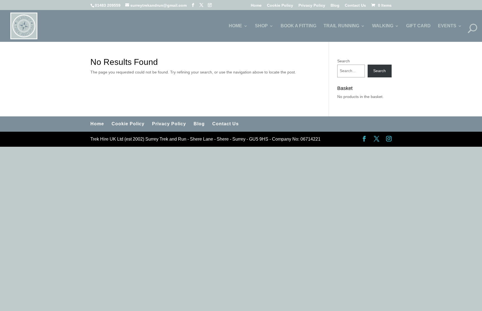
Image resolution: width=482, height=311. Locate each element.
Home (256, 5)
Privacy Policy (311, 5)
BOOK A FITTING (298, 26)
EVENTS (447, 26)
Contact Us (355, 5)
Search (343, 61)
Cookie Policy (280, 5)
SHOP (261, 26)
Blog (335, 5)
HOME (235, 26)
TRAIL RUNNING (341, 26)
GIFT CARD (418, 26)
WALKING (382, 26)
